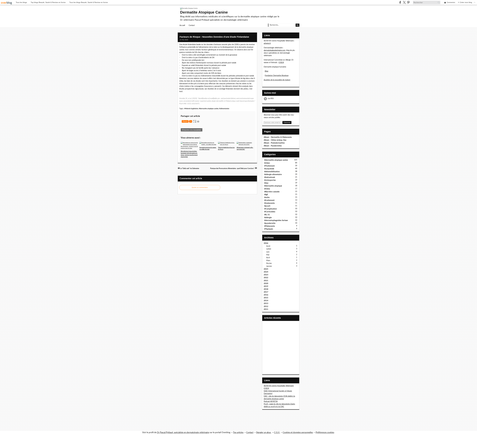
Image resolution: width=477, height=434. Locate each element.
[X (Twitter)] (404, 2)
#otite (267, 197)
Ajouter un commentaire (200, 187)
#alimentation (224, 108)
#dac (266, 183)
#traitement (269, 200)
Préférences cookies (325, 432)
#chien (267, 163)
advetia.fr (267, 43)
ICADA (281, 62)
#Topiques (268, 229)
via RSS (271, 98)
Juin (267, 252)
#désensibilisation (272, 172)
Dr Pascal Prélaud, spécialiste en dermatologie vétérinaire (183, 432)
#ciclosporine (270, 180)
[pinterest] (408, 2)
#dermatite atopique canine (209, 108)
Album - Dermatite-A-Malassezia (278, 137)
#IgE (266, 195)
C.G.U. (277, 432)
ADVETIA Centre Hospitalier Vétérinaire (279, 386)
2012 (266, 306)
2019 (266, 286)
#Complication (270, 209)
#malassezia (269, 203)
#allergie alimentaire (273, 174)
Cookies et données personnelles (298, 432)
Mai (267, 255)
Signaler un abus (263, 432)
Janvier (269, 266)
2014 (266, 301)
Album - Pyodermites (273, 146)
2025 (266, 269)
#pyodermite (269, 223)
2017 (266, 292)
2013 (266, 303)
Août (268, 246)
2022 (266, 278)
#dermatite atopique (273, 186)
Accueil (182, 25)
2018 (266, 289)
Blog (266, 71)
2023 (266, 275)
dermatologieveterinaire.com (274, 50)
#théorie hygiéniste (191, 108)
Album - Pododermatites (274, 143)
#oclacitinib (269, 169)
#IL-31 (267, 215)
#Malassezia (269, 226)
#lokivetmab (269, 177)
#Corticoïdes (269, 212)
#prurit (267, 206)
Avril (268, 258)
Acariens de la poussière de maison (277, 80)
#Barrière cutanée (271, 192)
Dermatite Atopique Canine (204, 12)
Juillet (268, 249)
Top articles (238, 432)
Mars (268, 260)
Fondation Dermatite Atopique (276, 75)
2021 (266, 281)
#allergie (268, 217)
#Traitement (269, 166)
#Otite (267, 189)
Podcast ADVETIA (271, 401)
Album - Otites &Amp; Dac (275, 140)
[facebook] (400, 2)
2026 (266, 243)
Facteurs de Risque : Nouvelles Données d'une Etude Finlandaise (214, 37)
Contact (192, 25)
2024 (266, 272)
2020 (266, 283)
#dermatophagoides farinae (276, 220)
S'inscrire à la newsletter (191, 130)
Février (269, 263)
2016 (266, 295)
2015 (266, 298)
